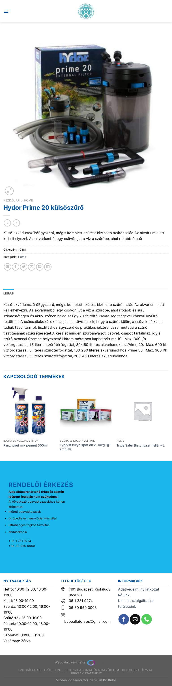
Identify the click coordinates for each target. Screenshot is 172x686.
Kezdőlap (11, 200)
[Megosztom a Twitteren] (23, 267)
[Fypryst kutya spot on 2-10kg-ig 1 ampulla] (86, 411)
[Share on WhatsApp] (7, 267)
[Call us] (146, 619)
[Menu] (6, 11)
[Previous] (3, 422)
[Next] (168, 422)
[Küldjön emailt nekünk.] (135, 619)
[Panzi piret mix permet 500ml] (29, 411)
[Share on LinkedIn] (48, 267)
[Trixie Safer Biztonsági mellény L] (142, 411)
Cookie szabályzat (137, 670)
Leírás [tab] (8, 293)
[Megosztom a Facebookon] (15, 267)
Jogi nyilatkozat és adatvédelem (92, 670)
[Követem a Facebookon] (123, 619)
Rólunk (123, 595)
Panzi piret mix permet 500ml (25, 445)
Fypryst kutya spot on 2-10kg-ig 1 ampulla (86, 447)
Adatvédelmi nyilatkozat (138, 589)
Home (28, 200)
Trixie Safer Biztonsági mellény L (140, 445)
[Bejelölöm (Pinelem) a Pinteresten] (39, 267)
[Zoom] (9, 190)
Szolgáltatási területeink (40, 670)
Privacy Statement (86, 673)
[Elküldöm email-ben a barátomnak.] (31, 267)
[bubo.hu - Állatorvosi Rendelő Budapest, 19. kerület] (86, 11)
